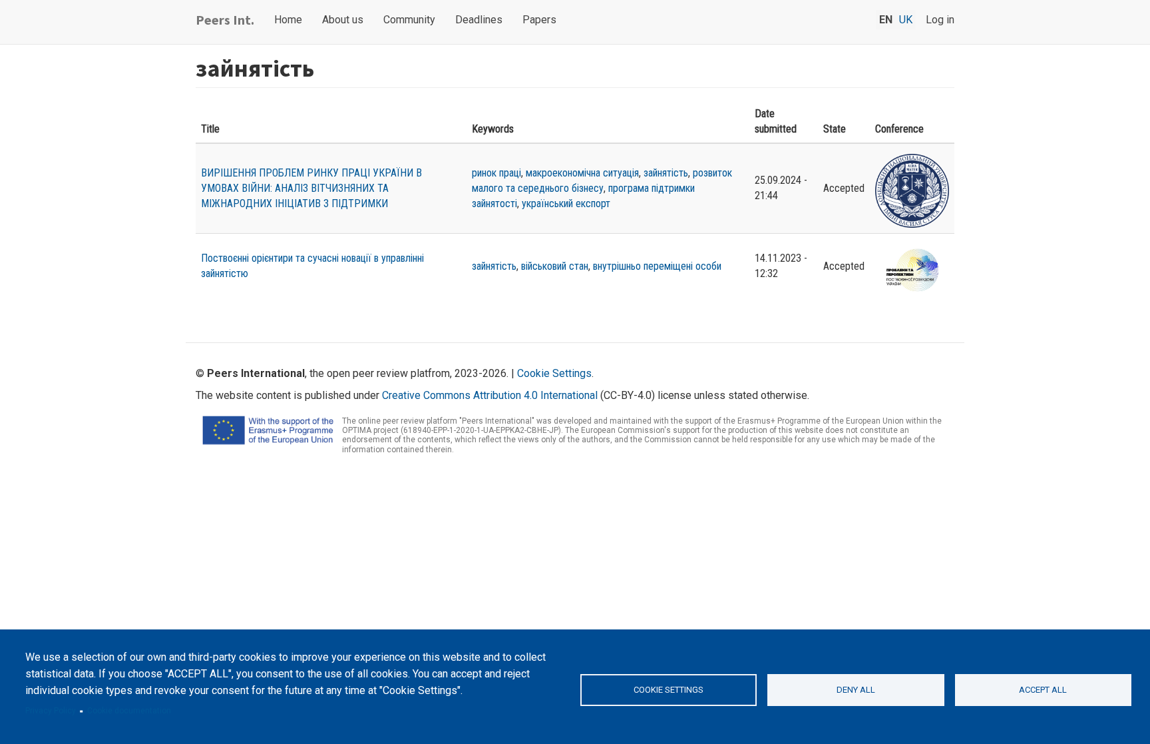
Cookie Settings (554, 373)
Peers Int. (225, 19)
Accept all (1043, 690)
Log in (940, 19)
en (885, 19)
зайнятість (666, 173)
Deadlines (478, 19)
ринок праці (496, 173)
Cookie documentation (129, 710)
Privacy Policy (50, 710)
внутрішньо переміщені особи (657, 266)
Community (409, 19)
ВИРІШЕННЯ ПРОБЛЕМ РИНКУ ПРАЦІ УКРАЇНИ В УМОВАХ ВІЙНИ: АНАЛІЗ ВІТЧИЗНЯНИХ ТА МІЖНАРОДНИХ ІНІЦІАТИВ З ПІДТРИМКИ (311, 188)
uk (905, 19)
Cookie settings (668, 690)
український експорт (566, 203)
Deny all (856, 690)
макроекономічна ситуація (582, 173)
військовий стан (554, 266)
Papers (539, 19)
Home (288, 19)
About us (342, 19)
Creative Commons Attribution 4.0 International (490, 395)
